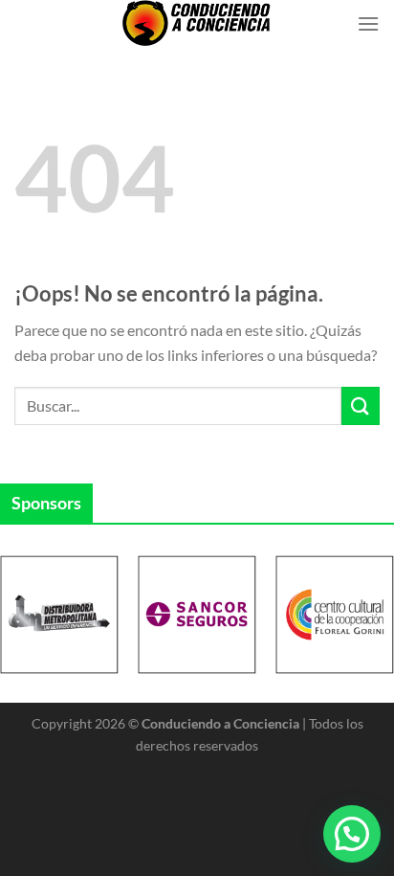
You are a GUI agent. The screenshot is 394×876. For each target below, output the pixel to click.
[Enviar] (360, 405)
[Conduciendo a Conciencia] (197, 23)
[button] (352, 834)
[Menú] (368, 23)
